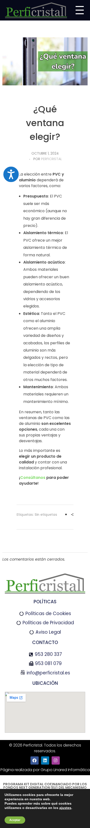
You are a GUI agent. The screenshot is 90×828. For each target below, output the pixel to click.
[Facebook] (34, 760)
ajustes (65, 808)
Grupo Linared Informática (65, 770)
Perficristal (51, 158)
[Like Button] (66, 514)
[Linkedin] (45, 760)
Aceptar (14, 820)
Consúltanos (32, 477)
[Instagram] (56, 760)
